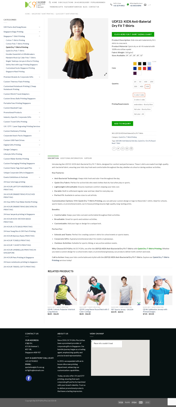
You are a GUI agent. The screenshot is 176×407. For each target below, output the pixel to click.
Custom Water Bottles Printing (16, 158)
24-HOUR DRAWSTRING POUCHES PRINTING (19, 195)
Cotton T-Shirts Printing (15, 40)
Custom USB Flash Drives (14, 140)
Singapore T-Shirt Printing (43, 14)
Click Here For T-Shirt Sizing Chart (133, 34)
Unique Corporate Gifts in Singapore (18, 172)
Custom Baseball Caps (13, 108)
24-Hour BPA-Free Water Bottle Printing (20, 202)
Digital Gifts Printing (12, 145)
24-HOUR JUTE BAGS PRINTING (18, 226)
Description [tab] (53, 158)
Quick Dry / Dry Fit (144, 141)
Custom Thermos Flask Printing (17, 81)
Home (27, 14)
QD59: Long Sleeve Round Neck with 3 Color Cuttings (94, 310)
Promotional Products (13, 112)
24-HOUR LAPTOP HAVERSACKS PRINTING (18, 188)
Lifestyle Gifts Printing (13, 154)
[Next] (172, 297)
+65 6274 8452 (119, 6)
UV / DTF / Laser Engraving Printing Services (22, 126)
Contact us (94, 7)
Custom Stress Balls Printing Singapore (19, 98)
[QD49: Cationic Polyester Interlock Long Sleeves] (62, 290)
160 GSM (119, 141)
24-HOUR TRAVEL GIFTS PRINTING (19, 266)
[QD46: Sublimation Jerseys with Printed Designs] (157, 290)
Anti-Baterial (126, 141)
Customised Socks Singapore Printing (20, 68)
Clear (154, 61)
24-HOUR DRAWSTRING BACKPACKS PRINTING (20, 208)
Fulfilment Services (73, 7)
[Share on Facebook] (114, 149)
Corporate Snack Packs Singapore (17, 135)
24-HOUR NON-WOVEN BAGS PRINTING (17, 220)
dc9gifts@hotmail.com (34, 370)
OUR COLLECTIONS (65, 2)
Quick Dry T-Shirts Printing (67, 14)
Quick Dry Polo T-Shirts (15, 51)
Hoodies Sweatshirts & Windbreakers (20, 54)
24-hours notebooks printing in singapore (20, 262)
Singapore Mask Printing (15, 72)
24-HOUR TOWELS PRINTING (17, 240)
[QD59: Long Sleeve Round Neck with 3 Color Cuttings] (94, 290)
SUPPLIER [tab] (88, 158)
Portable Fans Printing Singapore (17, 103)
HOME (54, 2)
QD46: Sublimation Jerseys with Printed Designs (155, 310)
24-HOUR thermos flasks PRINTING (19, 236)
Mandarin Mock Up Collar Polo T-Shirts (21, 58)
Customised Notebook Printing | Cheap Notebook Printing (20, 87)
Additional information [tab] (71, 158)
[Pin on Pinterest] (127, 149)
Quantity (115, 84)
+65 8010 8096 (135, 6)
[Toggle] (39, 27)
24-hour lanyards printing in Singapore (19, 214)
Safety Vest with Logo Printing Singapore (22, 65)
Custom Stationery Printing (15, 131)
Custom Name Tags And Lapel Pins (18, 168)
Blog (85, 7)
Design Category (10, 149)
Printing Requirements (120, 104)
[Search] (50, 2)
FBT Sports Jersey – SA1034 (122, 310)
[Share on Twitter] (118, 149)
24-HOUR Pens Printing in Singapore (19, 257)
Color (114, 68)
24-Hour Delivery (81, 2)
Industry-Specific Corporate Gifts (17, 117)
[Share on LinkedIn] (131, 149)
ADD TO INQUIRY (122, 123)
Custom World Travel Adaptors (16, 94)
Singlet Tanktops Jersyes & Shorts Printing (22, 61)
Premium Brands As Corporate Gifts (18, 77)
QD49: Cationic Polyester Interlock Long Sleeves (61, 310)
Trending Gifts (56, 7)
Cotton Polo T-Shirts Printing (17, 44)
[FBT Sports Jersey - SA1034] (126, 290)
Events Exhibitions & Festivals (16, 177)
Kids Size (134, 141)
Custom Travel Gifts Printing (15, 121)
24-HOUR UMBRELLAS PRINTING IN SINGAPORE (20, 251)
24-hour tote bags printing (14, 182)
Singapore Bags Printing (13, 31)
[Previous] (48, 297)
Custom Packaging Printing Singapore (19, 163)
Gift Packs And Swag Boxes (15, 27)
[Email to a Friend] (123, 149)
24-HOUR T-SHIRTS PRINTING (17, 245)
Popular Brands (98, 2)
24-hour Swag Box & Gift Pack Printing (20, 231)
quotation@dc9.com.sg (34, 367)
